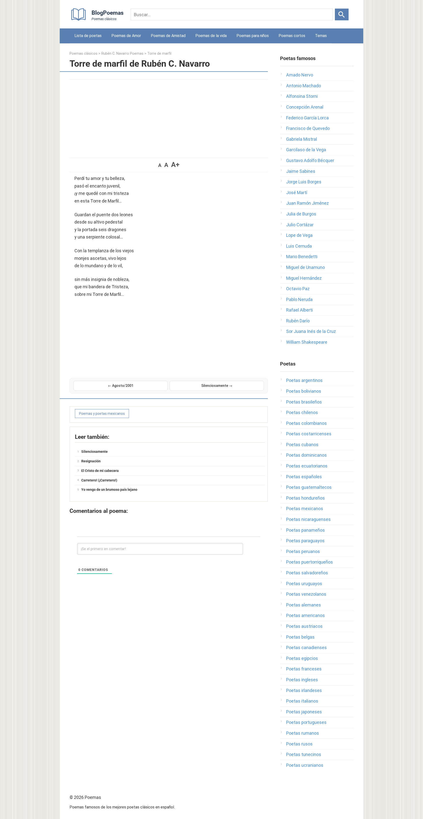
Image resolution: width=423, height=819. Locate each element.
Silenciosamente (94, 452)
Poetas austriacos (304, 626)
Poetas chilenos (302, 412)
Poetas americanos (305, 615)
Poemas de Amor (126, 35)
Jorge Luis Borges (303, 181)
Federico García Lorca (307, 117)
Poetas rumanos (302, 733)
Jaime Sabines (300, 171)
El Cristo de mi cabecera (100, 471)
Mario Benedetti (301, 256)
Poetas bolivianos (303, 391)
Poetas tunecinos (303, 754)
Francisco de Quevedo (308, 128)
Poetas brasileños (304, 401)
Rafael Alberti (299, 310)
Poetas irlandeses (304, 690)
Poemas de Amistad (168, 35)
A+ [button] (175, 165)
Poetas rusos (299, 743)
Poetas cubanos (302, 444)
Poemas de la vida (211, 35)
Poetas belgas (300, 637)
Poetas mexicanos (304, 508)
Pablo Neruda (299, 299)
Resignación (91, 461)
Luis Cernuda (299, 246)
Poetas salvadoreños (307, 572)
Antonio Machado (303, 85)
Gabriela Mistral (301, 139)
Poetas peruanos (303, 551)
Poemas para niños (252, 35)
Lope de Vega (299, 235)
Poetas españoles (304, 476)
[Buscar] (342, 14)
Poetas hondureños (305, 498)
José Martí (296, 192)
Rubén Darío (298, 320)
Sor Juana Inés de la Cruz (311, 331)
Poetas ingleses (302, 679)
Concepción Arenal (304, 107)
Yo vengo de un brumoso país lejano (109, 489)
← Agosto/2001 (120, 386)
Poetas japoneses (304, 711)
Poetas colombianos (306, 423)
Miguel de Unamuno (305, 267)
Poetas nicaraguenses (308, 519)
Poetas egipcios (302, 658)
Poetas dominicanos (306, 455)
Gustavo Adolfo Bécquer (310, 160)
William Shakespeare (306, 342)
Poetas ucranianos (304, 765)
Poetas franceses (304, 668)
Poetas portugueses (306, 722)
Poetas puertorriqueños (309, 562)
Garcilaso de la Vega (306, 149)
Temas (321, 35)
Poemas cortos (292, 35)
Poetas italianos (302, 701)
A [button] (159, 165)
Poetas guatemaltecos (309, 487)
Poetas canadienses (306, 647)
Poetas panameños (305, 530)
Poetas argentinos (304, 380)
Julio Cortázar (300, 224)
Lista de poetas (88, 35)
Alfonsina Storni (302, 96)
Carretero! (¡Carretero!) (99, 480)
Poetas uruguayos (304, 583)
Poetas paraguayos (305, 540)
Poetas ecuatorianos (307, 465)
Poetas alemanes (303, 604)
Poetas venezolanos (306, 594)
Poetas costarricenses (308, 433)
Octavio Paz (298, 288)
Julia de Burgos (301, 213)
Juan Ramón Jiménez (307, 203)
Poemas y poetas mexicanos (102, 414)
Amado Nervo (299, 74)
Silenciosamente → (216, 386)
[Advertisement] (169, 116)
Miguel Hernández (304, 278)
